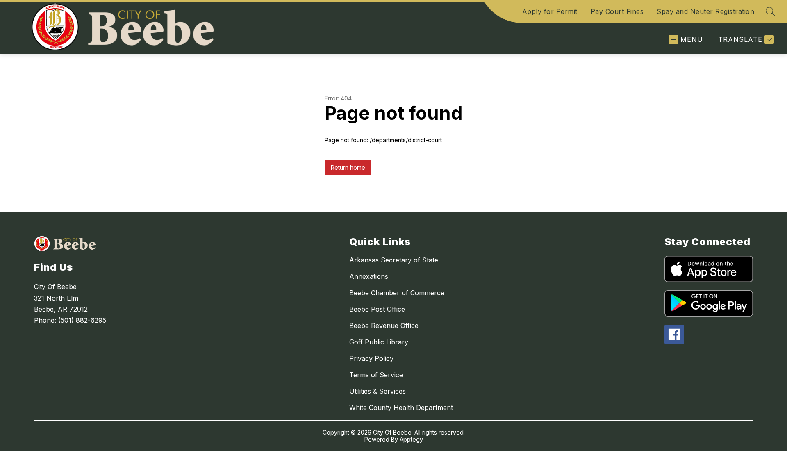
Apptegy (411, 439)
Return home (348, 167)
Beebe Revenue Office (384, 325)
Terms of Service (376, 375)
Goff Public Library (378, 342)
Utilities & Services (377, 391)
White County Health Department (401, 407)
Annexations (368, 276)
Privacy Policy (371, 358)
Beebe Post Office (377, 309)
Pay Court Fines (617, 11)
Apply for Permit (550, 11)
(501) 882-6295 (82, 320)
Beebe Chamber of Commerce (396, 293)
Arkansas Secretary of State (393, 260)
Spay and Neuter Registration (705, 11)
